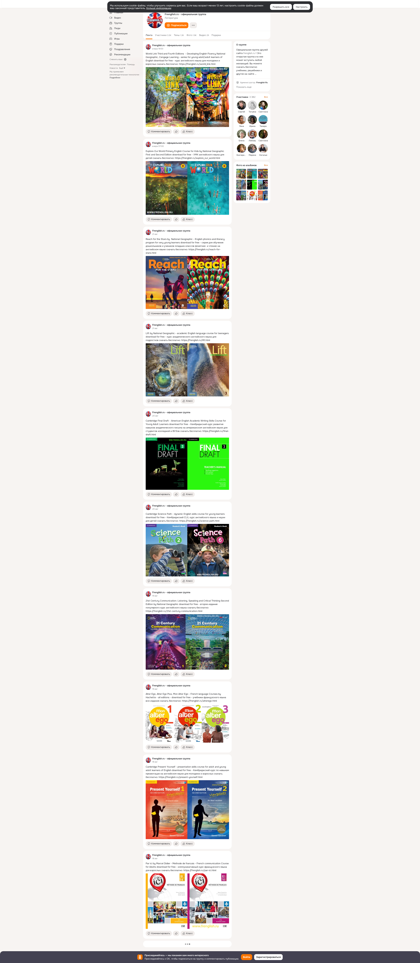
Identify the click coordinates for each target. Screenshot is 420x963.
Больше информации (158, 8)
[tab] (149, 35)
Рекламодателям (118, 64)
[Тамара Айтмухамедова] (263, 119)
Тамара (263, 126)
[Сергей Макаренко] (241, 105)
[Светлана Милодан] (263, 105)
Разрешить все (281, 6)
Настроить (301, 6)
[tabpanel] (187, 490)
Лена (241, 126)
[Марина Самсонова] (252, 148)
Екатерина (242, 155)
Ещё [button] (121, 68)
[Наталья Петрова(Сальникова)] (263, 148)
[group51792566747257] (148, 47)
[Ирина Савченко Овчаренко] (252, 119)
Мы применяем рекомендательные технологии (124, 74)
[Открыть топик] (187, 59)
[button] (176, 25)
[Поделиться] (176, 131)
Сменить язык (116, 59)
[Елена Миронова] (241, 134)
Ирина (252, 126)
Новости (114, 68)
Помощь (131, 64)
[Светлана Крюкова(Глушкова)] (263, 134)
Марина (252, 155)
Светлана (263, 111)
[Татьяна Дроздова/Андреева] (252, 105)
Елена (241, 140)
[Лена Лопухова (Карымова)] (241, 119)
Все (266, 97)
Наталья (263, 155)
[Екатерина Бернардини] (241, 148)
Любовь (252, 140)
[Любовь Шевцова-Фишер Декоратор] (252, 134)
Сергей (241, 111)
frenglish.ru (249, 53)
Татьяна (252, 111)
